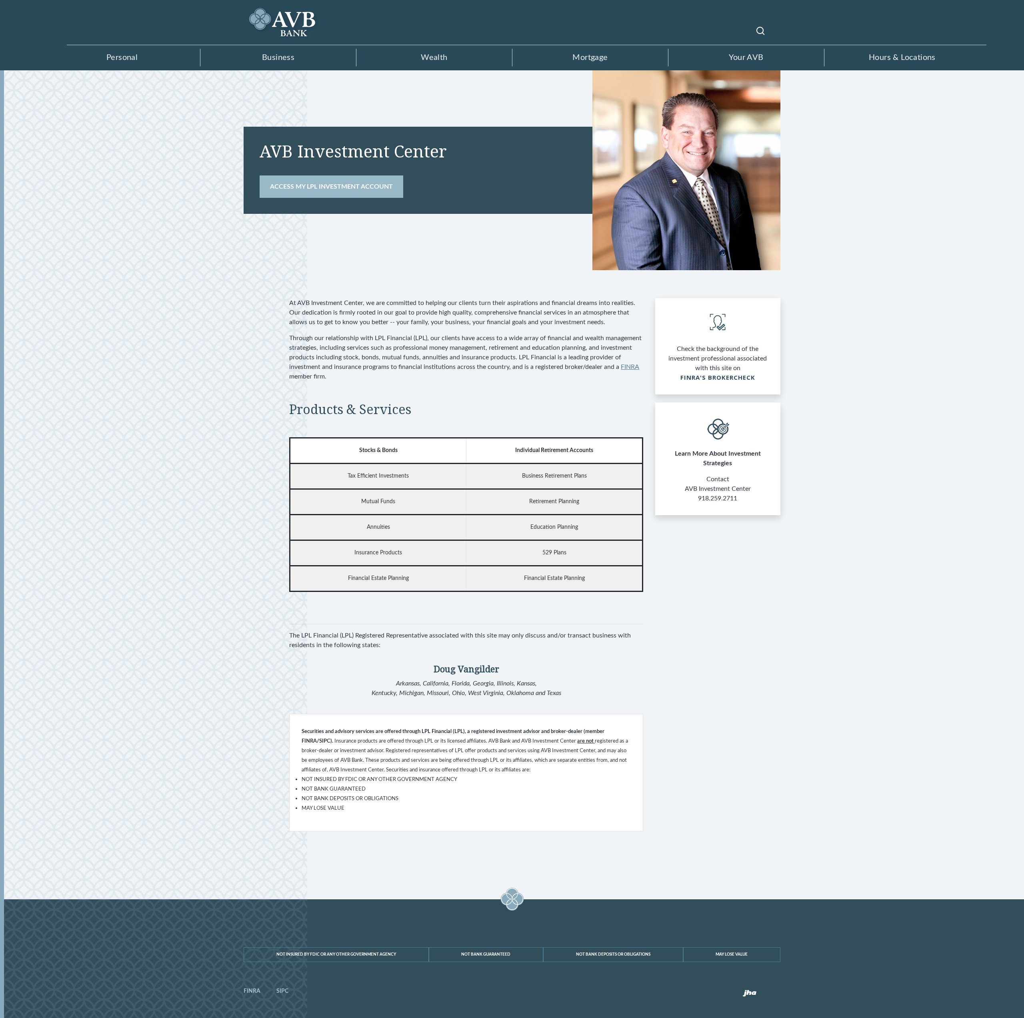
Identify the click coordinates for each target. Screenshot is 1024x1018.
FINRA (630, 367)
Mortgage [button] (590, 58)
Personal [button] (122, 58)
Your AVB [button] (746, 58)
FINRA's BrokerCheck (718, 377)
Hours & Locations (902, 58)
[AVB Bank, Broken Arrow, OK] (284, 16)
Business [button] (278, 58)
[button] (760, 30)
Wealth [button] (434, 58)
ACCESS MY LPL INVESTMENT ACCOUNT (336, 186)
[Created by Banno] (749, 993)
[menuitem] (252, 991)
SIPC (282, 991)
